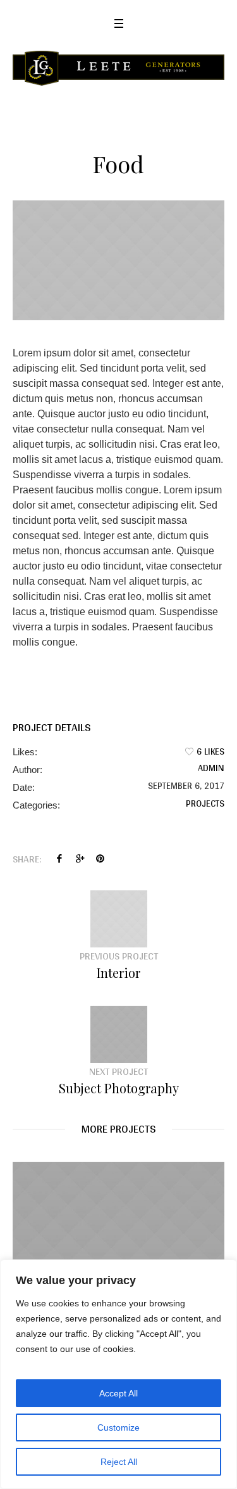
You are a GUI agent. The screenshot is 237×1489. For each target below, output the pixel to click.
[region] (118, 1374)
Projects (205, 803)
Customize (118, 1427)
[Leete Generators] (118, 68)
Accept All (118, 1393)
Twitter (79, 858)
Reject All (118, 1462)
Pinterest (100, 858)
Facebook (59, 858)
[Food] (118, 260)
